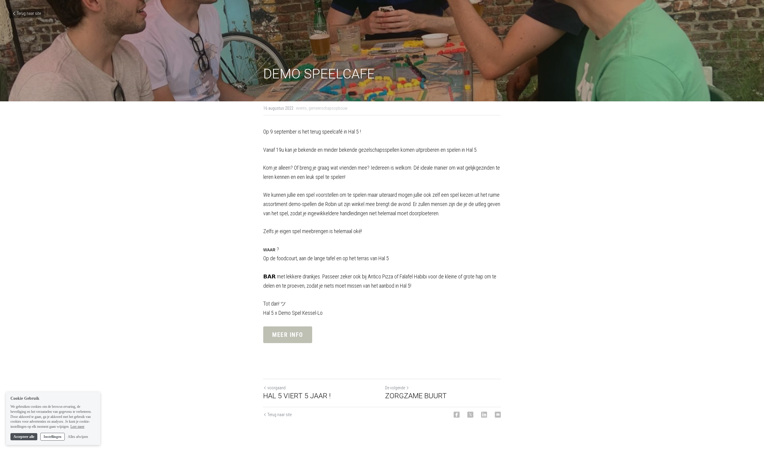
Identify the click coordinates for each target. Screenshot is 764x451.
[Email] (498, 415)
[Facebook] (457, 415)
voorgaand (276, 387)
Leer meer (77, 426)
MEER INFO (287, 334)
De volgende (395, 387)
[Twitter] (470, 415)
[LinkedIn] (484, 415)
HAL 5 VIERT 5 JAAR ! (297, 396)
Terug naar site (29, 13)
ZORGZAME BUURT (416, 396)
